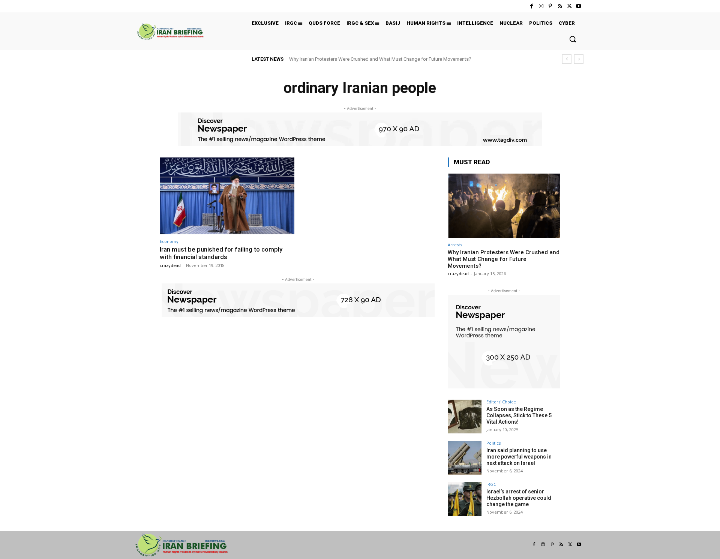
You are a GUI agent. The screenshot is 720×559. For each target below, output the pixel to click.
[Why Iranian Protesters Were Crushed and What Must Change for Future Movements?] (504, 206)
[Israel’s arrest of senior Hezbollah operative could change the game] (465, 499)
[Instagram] (541, 6)
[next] (579, 59)
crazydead (170, 265)
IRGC (491, 484)
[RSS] (559, 6)
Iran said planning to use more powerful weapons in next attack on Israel (519, 456)
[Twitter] (569, 6)
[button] (573, 39)
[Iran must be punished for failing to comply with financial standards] (227, 195)
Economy (169, 241)
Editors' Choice (501, 402)
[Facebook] (531, 6)
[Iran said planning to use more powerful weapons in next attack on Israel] (465, 458)
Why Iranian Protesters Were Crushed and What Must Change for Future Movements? (380, 59)
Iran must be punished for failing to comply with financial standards (221, 253)
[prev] (567, 59)
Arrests (455, 245)
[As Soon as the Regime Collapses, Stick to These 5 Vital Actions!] (465, 416)
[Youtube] (579, 6)
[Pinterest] (550, 6)
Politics (493, 443)
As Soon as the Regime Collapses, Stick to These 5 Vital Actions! (519, 415)
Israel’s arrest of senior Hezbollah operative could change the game (518, 498)
